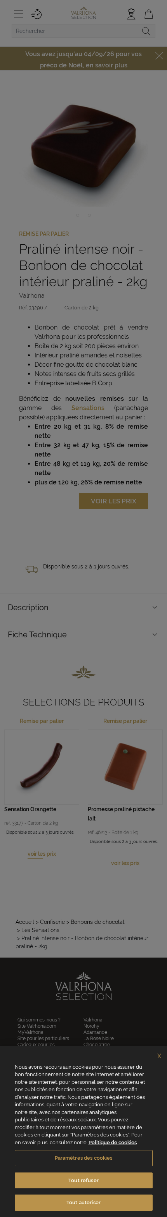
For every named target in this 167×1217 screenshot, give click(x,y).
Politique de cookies (113, 1142)
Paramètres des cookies (84, 1158)
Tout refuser (83, 1180)
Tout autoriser (83, 1202)
